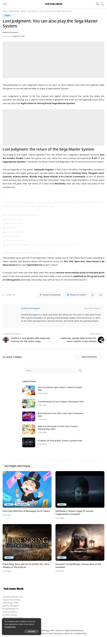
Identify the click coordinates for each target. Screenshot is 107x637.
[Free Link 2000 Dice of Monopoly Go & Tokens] (27, 489)
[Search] (101, 4)
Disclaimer (58, 633)
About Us (69, 633)
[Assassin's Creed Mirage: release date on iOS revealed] (79, 542)
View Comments (89, 357)
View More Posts (92, 308)
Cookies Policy (80, 633)
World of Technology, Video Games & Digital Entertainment (57, 630)
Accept (31, 631)
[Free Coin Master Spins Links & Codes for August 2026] (28, 390)
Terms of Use (46, 633)
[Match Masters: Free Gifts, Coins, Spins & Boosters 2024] (28, 416)
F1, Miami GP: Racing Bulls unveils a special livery (60, 440)
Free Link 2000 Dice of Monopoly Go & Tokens (26, 511)
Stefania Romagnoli (10, 32)
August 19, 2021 (47, 252)
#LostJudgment (38, 244)
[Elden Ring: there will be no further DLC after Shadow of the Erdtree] (27, 542)
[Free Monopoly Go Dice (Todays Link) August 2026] (28, 403)
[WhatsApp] (92, 295)
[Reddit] (100, 295)
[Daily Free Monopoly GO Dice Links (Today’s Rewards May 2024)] (28, 429)
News (7, 15)
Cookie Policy (10, 627)
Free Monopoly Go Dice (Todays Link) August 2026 (60, 401)
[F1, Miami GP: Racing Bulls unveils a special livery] (28, 442)
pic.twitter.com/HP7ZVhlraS (66, 244)
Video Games (22, 504)
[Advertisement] (53, 60)
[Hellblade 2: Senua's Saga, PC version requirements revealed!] (79, 489)
